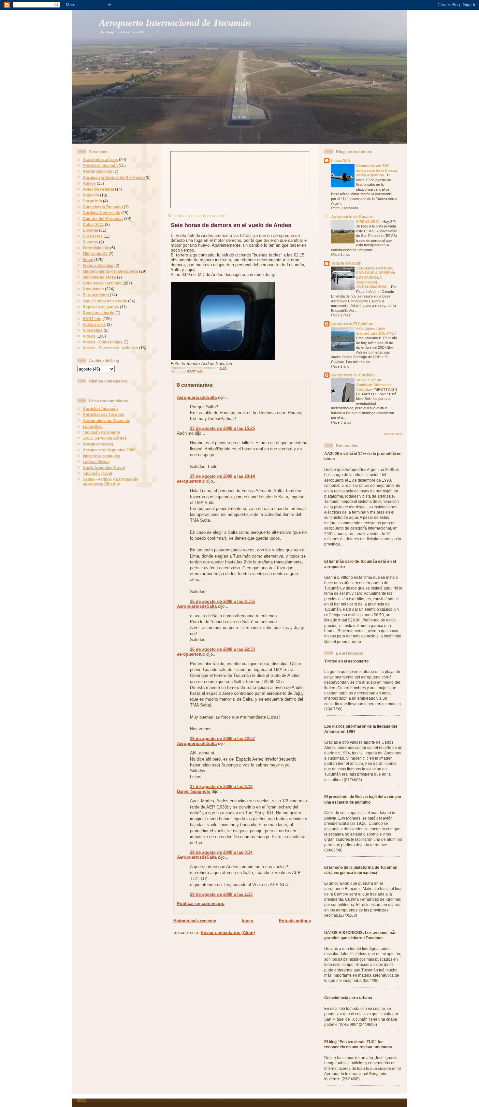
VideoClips (93, 330)
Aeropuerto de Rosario (352, 216)
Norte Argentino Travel (104, 467)
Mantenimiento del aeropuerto (110, 271)
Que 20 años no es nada (105, 301)
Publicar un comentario (201, 903)
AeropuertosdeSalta (197, 397)
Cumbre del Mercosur (103, 218)
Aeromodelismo (97, 171)
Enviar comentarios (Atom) (228, 932)
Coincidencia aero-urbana (348, 998)
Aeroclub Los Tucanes (103, 414)
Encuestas (93, 236)
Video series (94, 324)
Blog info (91, 195)
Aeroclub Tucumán (100, 165)
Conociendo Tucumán (103, 207)
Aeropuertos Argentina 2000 (109, 450)
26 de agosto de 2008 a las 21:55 (222, 601)
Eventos (90, 242)
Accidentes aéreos (100, 159)
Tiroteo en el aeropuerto (346, 661)
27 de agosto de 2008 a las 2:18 (221, 786)
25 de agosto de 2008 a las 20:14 (222, 476)
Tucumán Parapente (101, 432)
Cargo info (92, 201)
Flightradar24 (95, 254)
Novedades (93, 289)
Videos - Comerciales (103, 342)
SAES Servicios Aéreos (105, 438)
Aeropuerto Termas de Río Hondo (114, 177)
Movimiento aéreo (99, 277)
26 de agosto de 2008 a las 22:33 (222, 649)
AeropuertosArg (98, 444)
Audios (89, 183)
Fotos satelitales (98, 265)
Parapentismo (96, 295)
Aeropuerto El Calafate (352, 324)
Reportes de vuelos (101, 307)
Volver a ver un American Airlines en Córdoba (374, 384)
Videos (89, 336)
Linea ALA (340, 160)
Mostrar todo (393, 434)
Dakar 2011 (93, 224)
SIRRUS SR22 (368, 222)
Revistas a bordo (98, 313)
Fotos (88, 259)
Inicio (247, 920)
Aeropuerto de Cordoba (353, 375)
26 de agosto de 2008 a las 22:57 (222, 738)
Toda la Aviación (346, 263)
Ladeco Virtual (96, 461)
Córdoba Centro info (101, 213)
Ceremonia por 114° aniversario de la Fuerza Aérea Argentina (376, 170)
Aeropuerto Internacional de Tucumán (175, 23)
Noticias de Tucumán (102, 283)
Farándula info (96, 248)
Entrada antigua (295, 920)
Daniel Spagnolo (193, 791)
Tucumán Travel (97, 473)
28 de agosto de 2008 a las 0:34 (221, 852)
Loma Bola (93, 426)
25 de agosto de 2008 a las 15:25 (222, 428)
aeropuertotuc (191, 481)
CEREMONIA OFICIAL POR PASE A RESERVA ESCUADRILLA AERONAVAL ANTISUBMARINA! (375, 277)
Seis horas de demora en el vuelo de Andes (231, 225)
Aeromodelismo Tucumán (106, 420)
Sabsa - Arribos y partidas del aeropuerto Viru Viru (110, 481)
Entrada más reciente (194, 920)
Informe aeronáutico (101, 456)
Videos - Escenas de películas (110, 348)
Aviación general (98, 189)
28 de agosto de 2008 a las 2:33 (221, 894)
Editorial (90, 230)
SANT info (92, 318)
